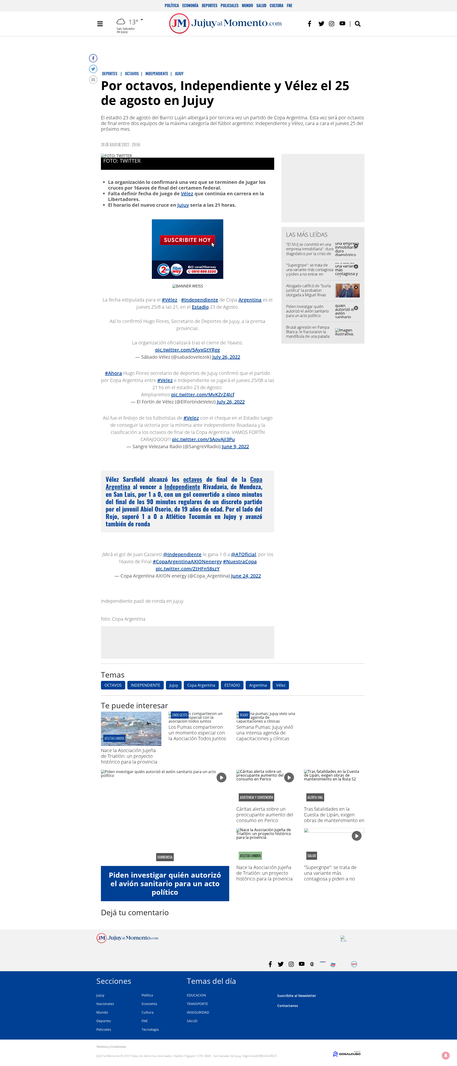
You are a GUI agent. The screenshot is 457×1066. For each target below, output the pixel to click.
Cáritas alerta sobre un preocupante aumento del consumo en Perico (264, 815)
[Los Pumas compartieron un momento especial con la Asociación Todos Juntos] (199, 721)
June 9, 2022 (235, 446)
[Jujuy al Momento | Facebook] (311, 24)
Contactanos (287, 1005)
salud (312, 855)
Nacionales (105, 1003)
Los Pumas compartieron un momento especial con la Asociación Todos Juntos (197, 733)
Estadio (200, 307)
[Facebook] (93, 58)
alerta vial (315, 797)
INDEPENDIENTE (145, 685)
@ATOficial (243, 554)
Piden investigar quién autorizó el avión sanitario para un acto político (307, 311)
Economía (190, 5)
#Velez (165, 380)
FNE (289, 5)
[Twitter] (93, 69)
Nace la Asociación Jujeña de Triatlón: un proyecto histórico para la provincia (129, 756)
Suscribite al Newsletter (296, 995)
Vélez (187, 193)
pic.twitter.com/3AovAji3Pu (203, 439)
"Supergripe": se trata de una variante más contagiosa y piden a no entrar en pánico (309, 272)
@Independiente (182, 554)
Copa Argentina (201, 685)
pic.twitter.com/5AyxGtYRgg (187, 350)
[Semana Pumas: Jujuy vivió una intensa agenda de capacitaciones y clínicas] (266, 721)
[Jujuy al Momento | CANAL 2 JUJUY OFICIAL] (312, 964)
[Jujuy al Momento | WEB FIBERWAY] (333, 964)
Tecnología (150, 1029)
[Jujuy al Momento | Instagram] (332, 24)
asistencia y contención (256, 797)
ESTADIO (232, 685)
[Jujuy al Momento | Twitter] (321, 24)
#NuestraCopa (240, 561)
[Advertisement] (187, 642)
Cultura (276, 5)
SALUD (192, 1021)
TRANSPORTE (197, 1003)
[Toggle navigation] (100, 23)
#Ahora (113, 373)
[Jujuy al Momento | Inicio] (355, 980)
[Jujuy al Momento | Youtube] (342, 24)
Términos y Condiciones (111, 1046)
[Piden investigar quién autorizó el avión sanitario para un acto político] (165, 818)
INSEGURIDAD (198, 1012)
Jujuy (183, 205)
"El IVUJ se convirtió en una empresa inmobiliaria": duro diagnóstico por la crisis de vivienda (309, 251)
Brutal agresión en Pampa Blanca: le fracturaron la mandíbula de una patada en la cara (307, 334)
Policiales (229, 5)
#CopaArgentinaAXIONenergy (187, 561)
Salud (261, 5)
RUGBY (244, 714)
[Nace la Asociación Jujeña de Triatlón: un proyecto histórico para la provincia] (131, 744)
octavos (192, 479)
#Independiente (199, 300)
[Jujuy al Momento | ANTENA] (323, 964)
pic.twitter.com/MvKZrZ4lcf (202, 394)
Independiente (182, 486)
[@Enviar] (93, 79)
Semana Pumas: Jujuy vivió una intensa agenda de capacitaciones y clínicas (264, 733)
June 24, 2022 (246, 576)
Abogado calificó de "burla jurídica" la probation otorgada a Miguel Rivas (308, 290)
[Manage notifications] (446, 1055)
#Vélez (169, 300)
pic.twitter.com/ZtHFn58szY (188, 568)
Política (172, 5)
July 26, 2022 (226, 357)
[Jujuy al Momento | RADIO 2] (344, 938)
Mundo (247, 5)
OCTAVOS (113, 685)
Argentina (250, 300)
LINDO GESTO (179, 714)
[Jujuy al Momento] (127, 941)
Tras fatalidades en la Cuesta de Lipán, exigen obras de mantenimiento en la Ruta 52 (334, 817)
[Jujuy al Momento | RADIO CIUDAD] (354, 964)
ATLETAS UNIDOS (114, 738)
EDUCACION (196, 995)
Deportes (209, 5)
